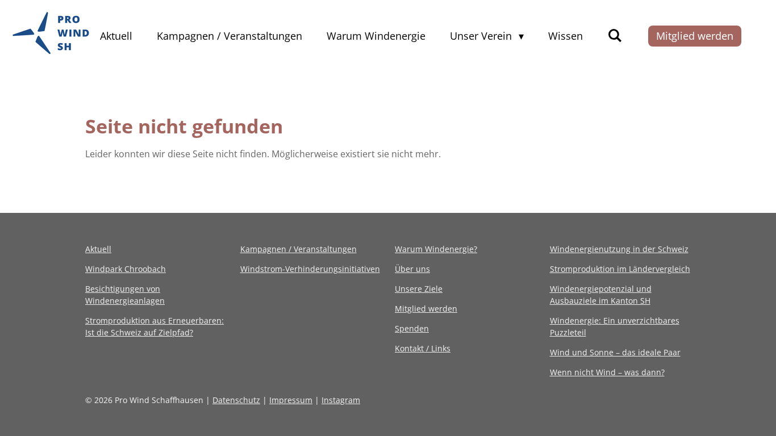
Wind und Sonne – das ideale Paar (615, 352)
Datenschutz (236, 400)
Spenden (412, 328)
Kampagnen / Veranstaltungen (298, 249)
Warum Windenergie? (436, 249)
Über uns (412, 268)
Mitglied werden (426, 308)
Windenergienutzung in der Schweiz (619, 249)
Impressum (290, 400)
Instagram (341, 400)
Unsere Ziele (419, 288)
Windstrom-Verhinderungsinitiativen (310, 268)
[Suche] (614, 35)
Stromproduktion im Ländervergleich (620, 268)
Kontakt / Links (422, 348)
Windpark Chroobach (125, 268)
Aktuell (98, 249)
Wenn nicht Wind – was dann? (607, 372)
